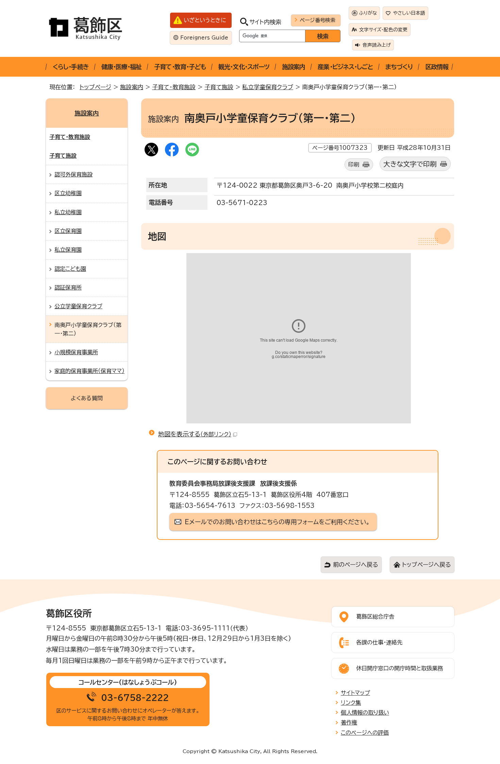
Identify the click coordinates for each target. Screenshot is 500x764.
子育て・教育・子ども (180, 67)
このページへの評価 (365, 732)
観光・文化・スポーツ (243, 67)
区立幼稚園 (68, 193)
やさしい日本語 (409, 13)
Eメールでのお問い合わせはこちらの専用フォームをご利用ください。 (277, 522)
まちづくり (399, 67)
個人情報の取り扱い (365, 712)
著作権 (349, 722)
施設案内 (293, 67)
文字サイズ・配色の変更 (383, 29)
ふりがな (368, 13)
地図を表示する (194, 434)
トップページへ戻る (426, 564)
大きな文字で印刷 (410, 164)
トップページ (95, 87)
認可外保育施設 (73, 174)
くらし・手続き (71, 67)
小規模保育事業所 (76, 352)
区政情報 (436, 67)
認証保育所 (68, 287)
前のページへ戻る (355, 564)
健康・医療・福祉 (121, 67)
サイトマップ (355, 693)
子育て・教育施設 (174, 87)
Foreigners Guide (204, 37)
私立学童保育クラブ (267, 87)
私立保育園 (68, 249)
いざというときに (205, 20)
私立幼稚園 (68, 212)
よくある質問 (87, 398)
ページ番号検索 (317, 20)
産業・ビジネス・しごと (345, 67)
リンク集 (351, 702)
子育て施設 (218, 87)
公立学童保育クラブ (78, 306)
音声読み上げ (377, 45)
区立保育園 (68, 231)
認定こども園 (70, 268)
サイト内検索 (265, 22)
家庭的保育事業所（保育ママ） (89, 371)
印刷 (353, 164)
